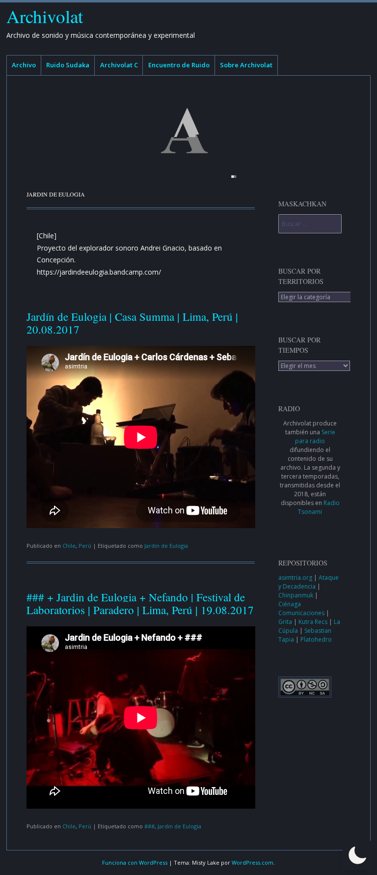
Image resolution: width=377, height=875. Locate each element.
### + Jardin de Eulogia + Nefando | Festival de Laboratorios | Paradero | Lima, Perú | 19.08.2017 (140, 603)
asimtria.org (296, 577)
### (149, 826)
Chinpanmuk (296, 595)
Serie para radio (315, 436)
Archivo (24, 64)
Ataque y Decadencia (308, 582)
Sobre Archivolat (246, 64)
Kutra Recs (313, 622)
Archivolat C (119, 64)
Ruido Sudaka (67, 64)
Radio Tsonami (319, 507)
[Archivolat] (188, 131)
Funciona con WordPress (134, 862)
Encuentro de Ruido (179, 64)
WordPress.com (252, 862)
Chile (69, 545)
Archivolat (44, 16)
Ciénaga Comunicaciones (302, 608)
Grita (286, 622)
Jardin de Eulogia (166, 545)
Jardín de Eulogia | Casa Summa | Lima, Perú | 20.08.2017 (132, 322)
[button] (357, 855)
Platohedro (316, 639)
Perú (85, 545)
